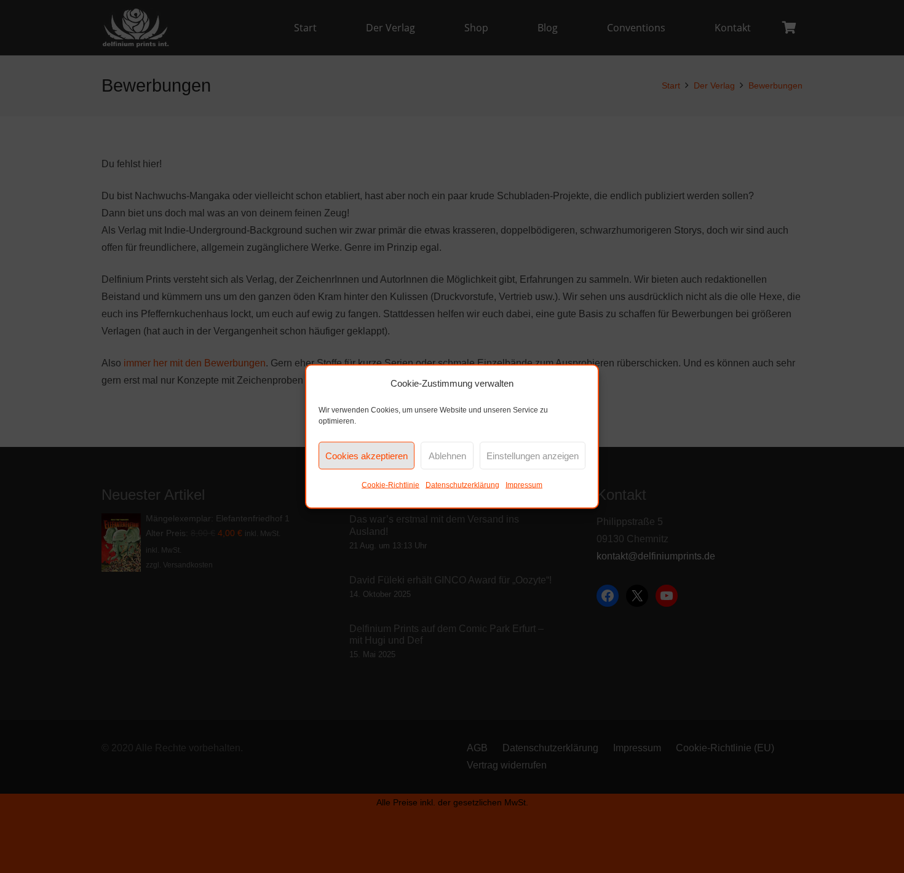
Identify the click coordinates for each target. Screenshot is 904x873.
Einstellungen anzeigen (532, 455)
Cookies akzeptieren (366, 455)
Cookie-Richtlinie (390, 485)
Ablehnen (447, 455)
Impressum (524, 485)
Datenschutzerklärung (462, 485)
